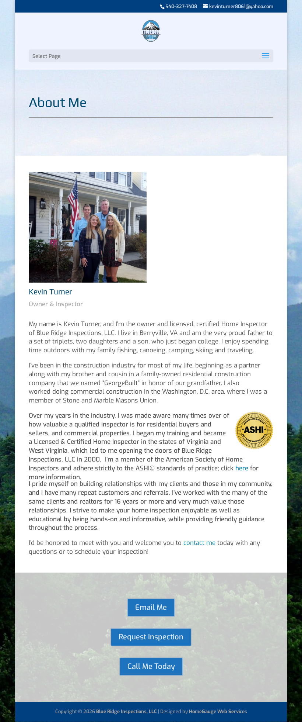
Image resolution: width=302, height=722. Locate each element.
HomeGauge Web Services (218, 711)
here (241, 468)
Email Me (151, 607)
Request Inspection (151, 637)
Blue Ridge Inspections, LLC (126, 711)
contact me (199, 543)
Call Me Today (151, 666)
